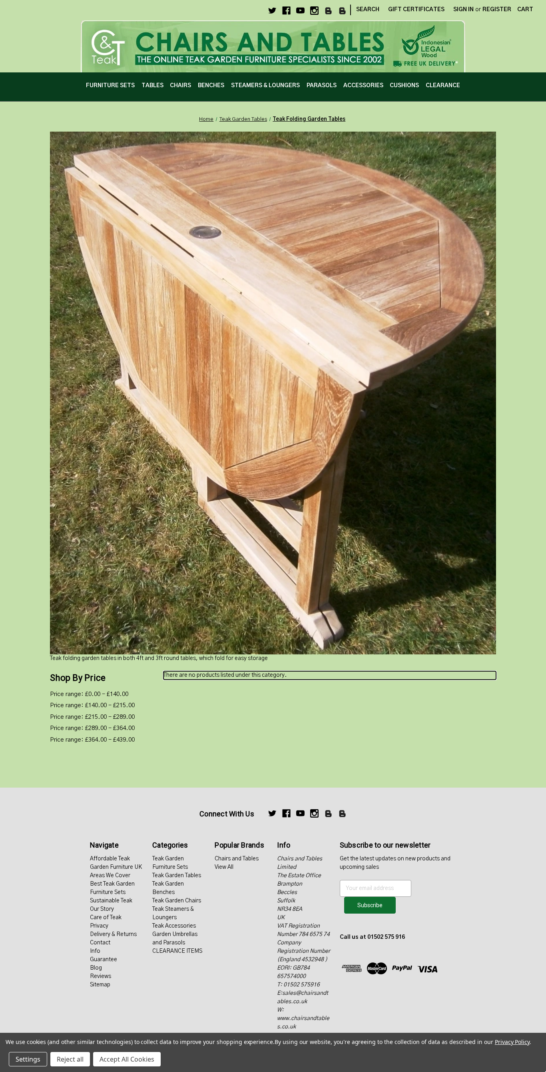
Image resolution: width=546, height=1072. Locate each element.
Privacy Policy (512, 1042)
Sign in (463, 9)
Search (367, 9)
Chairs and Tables (237, 859)
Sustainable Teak (111, 901)
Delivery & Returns (113, 934)
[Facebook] (286, 10)
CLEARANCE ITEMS (177, 951)
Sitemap (100, 985)
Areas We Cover (110, 875)
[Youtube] (300, 10)
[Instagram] (314, 10)
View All (224, 867)
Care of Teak (106, 917)
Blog (96, 968)
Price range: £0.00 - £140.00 (89, 694)
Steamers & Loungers (265, 85)
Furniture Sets (110, 85)
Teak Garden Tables (176, 875)
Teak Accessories (174, 926)
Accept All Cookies (127, 1059)
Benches (211, 85)
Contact (100, 943)
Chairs (180, 85)
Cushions (404, 85)
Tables (152, 85)
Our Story (102, 909)
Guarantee (103, 959)
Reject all (70, 1059)
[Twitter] (272, 10)
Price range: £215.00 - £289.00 (92, 717)
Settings (28, 1059)
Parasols (322, 85)
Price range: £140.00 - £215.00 (92, 705)
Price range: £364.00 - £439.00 (92, 740)
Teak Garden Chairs (176, 901)
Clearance (443, 85)
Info (95, 951)
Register (496, 9)
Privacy (99, 926)
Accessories (363, 85)
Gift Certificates (416, 9)
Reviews (100, 976)
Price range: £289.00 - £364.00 (92, 728)
